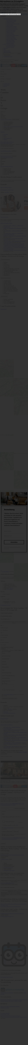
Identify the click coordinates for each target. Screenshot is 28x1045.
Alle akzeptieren (3, 14)
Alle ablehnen (9, 14)
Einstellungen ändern (16, 14)
